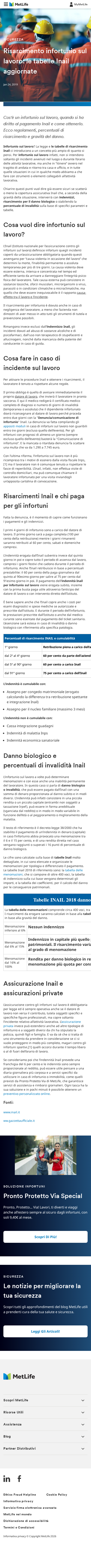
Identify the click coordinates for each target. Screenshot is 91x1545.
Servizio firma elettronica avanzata (30, 1508)
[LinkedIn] (6, 1479)
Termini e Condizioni (18, 1527)
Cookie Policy (56, 1494)
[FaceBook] (19, 1479)
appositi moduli (14, 426)
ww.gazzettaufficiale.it (19, 1121)
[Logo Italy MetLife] (19, 1379)
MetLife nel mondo (17, 1514)
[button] (5, 4)
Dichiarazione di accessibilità (26, 1521)
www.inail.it (11, 1112)
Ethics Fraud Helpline (19, 1494)
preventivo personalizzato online (26, 1094)
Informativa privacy (18, 1501)
